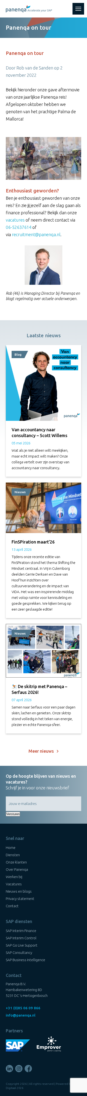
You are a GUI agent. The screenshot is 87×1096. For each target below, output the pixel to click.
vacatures (15, 219)
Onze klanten (16, 862)
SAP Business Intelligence (25, 960)
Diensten (13, 855)
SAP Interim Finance (21, 931)
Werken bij (14, 877)
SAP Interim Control (21, 938)
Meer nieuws (43, 751)
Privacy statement (20, 899)
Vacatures (14, 884)
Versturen (13, 814)
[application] (43, 158)
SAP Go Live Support (21, 945)
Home (10, 848)
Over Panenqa (17, 869)
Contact (12, 906)
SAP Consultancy (19, 952)
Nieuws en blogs (19, 891)
